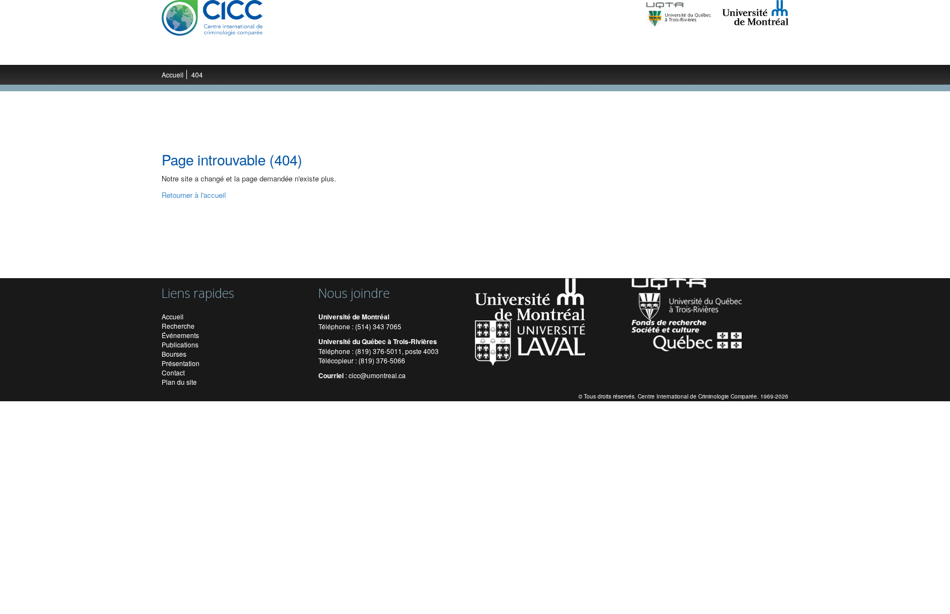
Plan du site (179, 381)
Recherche (233, 53)
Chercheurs (285, 53)
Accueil (173, 74)
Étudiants (336, 53)
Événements (388, 53)
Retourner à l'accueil (194, 195)
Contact (173, 372)
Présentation (181, 363)
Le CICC (187, 53)
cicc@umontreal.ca (377, 375)
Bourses (174, 353)
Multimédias (502, 53)
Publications (445, 53)
